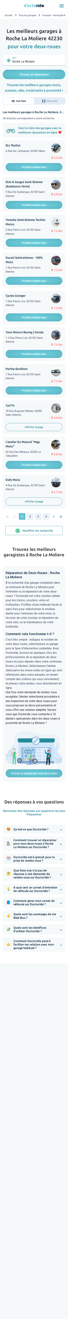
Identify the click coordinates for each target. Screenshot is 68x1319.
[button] (34, 829)
